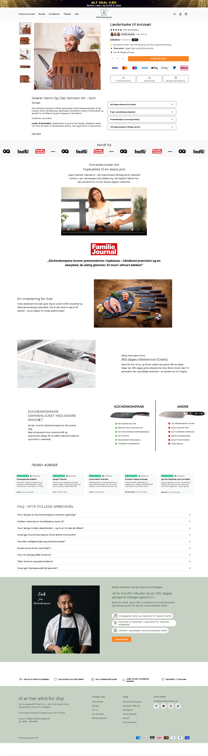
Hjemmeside (97, 701)
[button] (186, 14)
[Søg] (174, 14)
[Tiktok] (178, 706)
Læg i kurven (121, 639)
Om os (95, 710)
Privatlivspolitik (130, 714)
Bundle (42, 14)
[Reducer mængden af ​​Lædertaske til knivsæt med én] (112, 58)
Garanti (126, 718)
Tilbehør (67, 14)
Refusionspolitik (99, 718)
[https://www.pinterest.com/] (156, 706)
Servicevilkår (98, 714)
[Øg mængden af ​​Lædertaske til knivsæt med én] (123, 58)
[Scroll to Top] (203, 743)
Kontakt (95, 706)
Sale (77, 14)
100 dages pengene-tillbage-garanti (125, 127)
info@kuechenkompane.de (165, 701)
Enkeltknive (54, 14)
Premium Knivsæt (27, 14)
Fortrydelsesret (130, 722)
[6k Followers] (163, 706)
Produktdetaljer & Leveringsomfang (124, 119)
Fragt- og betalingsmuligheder (122, 112)
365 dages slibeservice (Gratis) (123, 104)
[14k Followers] (171, 706)
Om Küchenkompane (132, 701)
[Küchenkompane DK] (104, 14)
